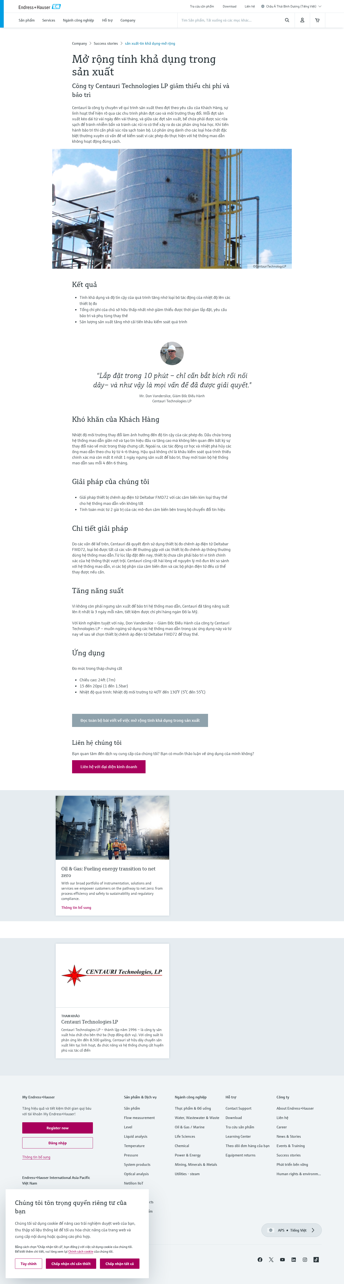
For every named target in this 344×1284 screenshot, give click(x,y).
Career (282, 1127)
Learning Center (238, 1136)
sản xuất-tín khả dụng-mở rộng (150, 43)
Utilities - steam (187, 1173)
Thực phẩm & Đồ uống (193, 1108)
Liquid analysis (135, 1136)
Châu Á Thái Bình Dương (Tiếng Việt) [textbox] (291, 6)
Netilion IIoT (133, 1183)
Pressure (131, 1155)
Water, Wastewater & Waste (197, 1117)
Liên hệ (250, 6)
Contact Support (238, 1108)
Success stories (106, 43)
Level (128, 1127)
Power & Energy (188, 1155)
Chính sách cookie (80, 1251)
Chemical (182, 1145)
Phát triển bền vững (292, 1164)
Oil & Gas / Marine (190, 1127)
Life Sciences (185, 1136)
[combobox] (293, 6)
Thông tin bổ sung (76, 907)
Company (79, 43)
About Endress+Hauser (295, 1108)
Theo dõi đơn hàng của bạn (248, 1145)
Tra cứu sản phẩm (202, 6)
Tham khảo (70, 1016)
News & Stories (289, 1136)
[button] (57, 1128)
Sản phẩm (132, 1108)
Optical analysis (136, 1173)
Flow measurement (139, 1117)
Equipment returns (241, 1155)
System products (137, 1164)
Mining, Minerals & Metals (196, 1164)
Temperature (134, 1145)
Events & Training (291, 1145)
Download (229, 6)
